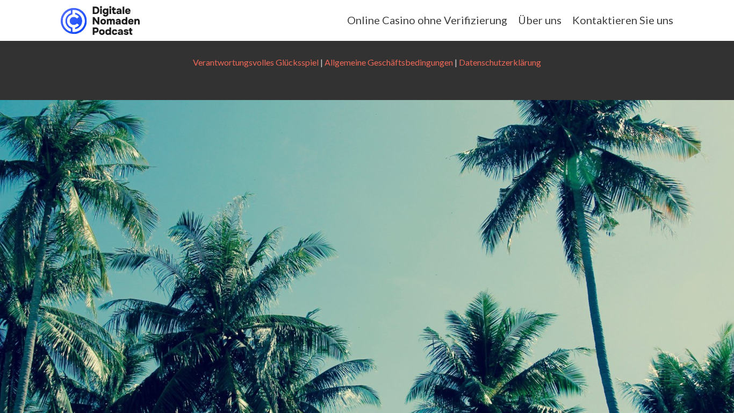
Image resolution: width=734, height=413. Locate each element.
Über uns (540, 19)
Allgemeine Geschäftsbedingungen (389, 62)
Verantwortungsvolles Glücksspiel (256, 62)
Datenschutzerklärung (500, 62)
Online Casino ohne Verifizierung (427, 19)
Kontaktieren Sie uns (622, 19)
